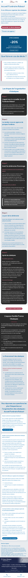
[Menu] (2, 1)
